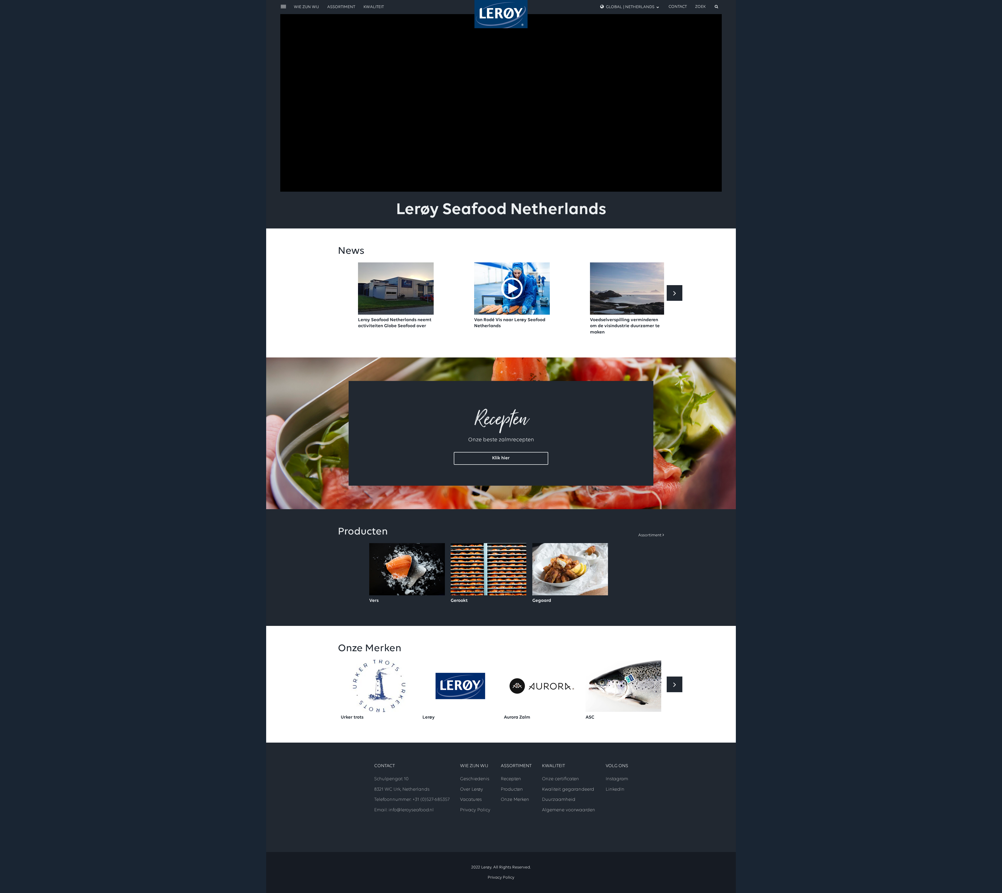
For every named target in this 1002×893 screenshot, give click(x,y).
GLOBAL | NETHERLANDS (630, 7)
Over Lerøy (471, 789)
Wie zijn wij (306, 7)
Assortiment (341, 7)
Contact (678, 7)
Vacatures (471, 799)
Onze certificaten (560, 779)
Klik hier (501, 458)
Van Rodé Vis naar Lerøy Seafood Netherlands (509, 323)
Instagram (617, 779)
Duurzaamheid (558, 799)
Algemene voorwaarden (568, 810)
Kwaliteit (373, 7)
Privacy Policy (475, 810)
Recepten (511, 779)
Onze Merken (515, 799)
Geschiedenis (474, 779)
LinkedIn (615, 789)
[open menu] (283, 7)
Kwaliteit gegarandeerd (568, 789)
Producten (512, 789)
